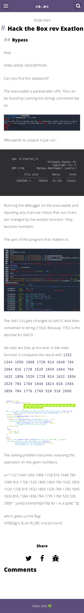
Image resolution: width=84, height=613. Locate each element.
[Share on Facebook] (42, 563)
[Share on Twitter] (29, 563)
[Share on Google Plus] (55, 563)
